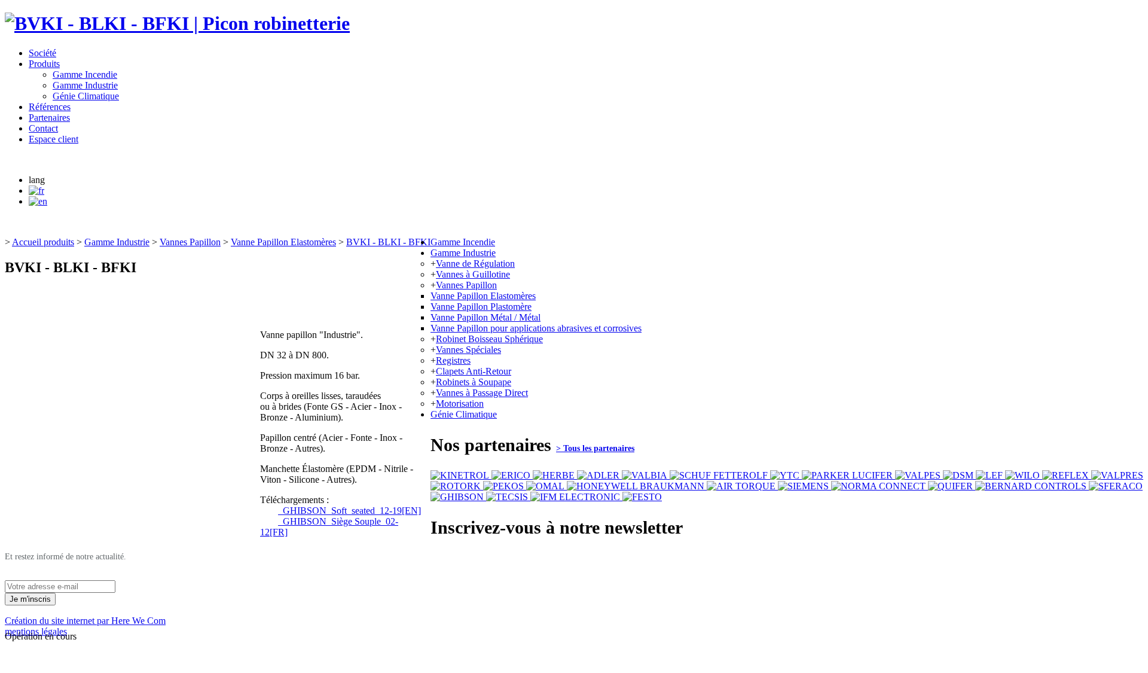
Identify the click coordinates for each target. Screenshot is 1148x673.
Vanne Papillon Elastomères (283, 242)
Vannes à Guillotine (473, 274)
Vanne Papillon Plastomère (481, 307)
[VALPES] (919, 475)
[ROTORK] (456, 486)
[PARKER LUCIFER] (848, 475)
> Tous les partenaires (595, 448)
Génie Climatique (86, 96)
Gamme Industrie (85, 85)
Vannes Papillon (190, 242)
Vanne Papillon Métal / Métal (485, 317)
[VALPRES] (1117, 475)
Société (42, 53)
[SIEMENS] (804, 486)
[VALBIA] (646, 475)
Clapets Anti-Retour (473, 371)
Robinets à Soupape (473, 382)
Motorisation (460, 403)
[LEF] (990, 475)
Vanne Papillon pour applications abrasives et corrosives (536, 328)
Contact (43, 128)
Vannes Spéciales (468, 350)
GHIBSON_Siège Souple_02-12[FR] (329, 526)
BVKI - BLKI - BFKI (388, 242)
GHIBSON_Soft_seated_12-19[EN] (349, 510)
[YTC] (786, 475)
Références (50, 107)
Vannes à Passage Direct (482, 393)
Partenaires (49, 117)
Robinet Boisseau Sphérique (489, 339)
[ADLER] (599, 475)
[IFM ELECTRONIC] (576, 497)
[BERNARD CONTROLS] (1032, 486)
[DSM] (959, 475)
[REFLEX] (1066, 475)
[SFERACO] (1116, 486)
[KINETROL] (460, 475)
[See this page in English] (38, 201)
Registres (453, 360)
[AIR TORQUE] (742, 486)
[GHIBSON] (458, 497)
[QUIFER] (951, 486)
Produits (44, 64)
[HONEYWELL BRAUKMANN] (637, 486)
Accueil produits (43, 242)
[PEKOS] (504, 486)
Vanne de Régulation (475, 263)
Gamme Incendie (85, 74)
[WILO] (1023, 475)
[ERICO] (512, 475)
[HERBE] (555, 475)
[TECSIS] (508, 497)
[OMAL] (546, 486)
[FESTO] (642, 497)
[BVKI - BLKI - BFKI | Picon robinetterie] (177, 23)
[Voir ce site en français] (36, 190)
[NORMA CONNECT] (879, 486)
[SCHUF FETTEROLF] (720, 475)
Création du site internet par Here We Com (85, 621)
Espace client (53, 139)
